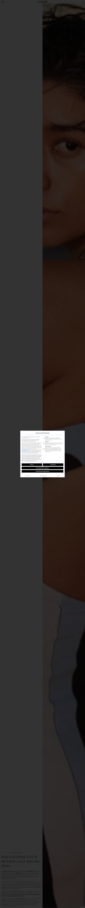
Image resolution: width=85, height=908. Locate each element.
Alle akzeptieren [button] (53, 464)
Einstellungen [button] (24, 450)
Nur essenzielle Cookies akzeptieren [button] (42, 467)
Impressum (58, 475)
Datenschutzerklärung (25, 449)
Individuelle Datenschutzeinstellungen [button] (42, 471)
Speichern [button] (32, 464)
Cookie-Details (27, 475)
